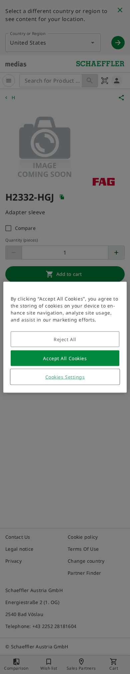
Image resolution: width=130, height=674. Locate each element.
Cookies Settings (65, 376)
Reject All (65, 339)
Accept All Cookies (65, 358)
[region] (65, 337)
